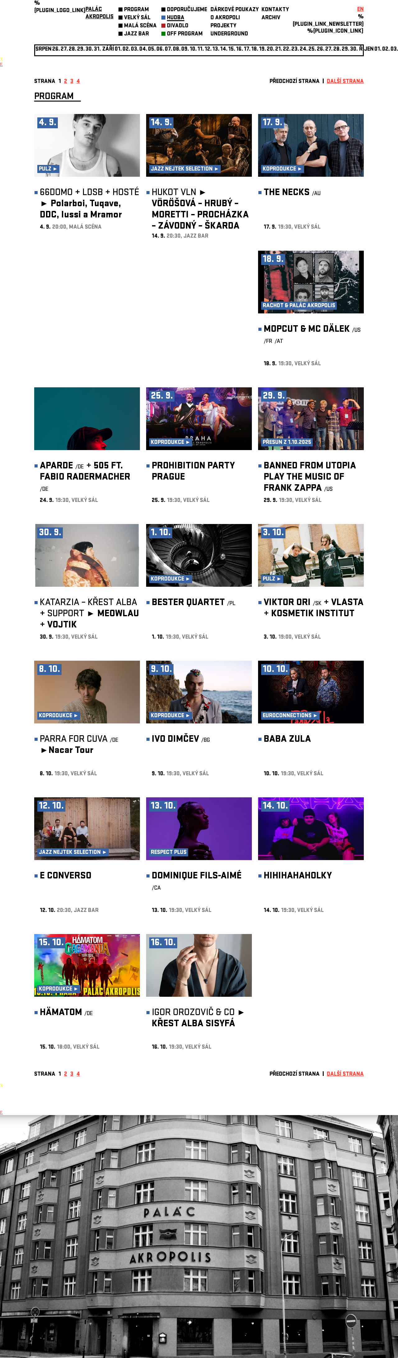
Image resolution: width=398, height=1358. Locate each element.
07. (168, 49)
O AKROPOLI (225, 18)
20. (271, 49)
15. (231, 49)
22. (287, 49)
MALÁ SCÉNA (140, 26)
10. (193, 49)
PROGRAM (136, 10)
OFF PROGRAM (185, 34)
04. (143, 49)
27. (329, 49)
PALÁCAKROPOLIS (99, 13)
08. (177, 49)
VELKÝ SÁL (137, 18)
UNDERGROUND (229, 34)
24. (304, 49)
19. (262, 49)
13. (216, 49)
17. (247, 49)
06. (160, 49)
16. (239, 49)
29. (345, 49)
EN (360, 9)
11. (200, 49)
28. (337, 49)
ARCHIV (270, 18)
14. (224, 49)
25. (312, 49)
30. (354, 49)
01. (378, 49)
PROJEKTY (223, 26)
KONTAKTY (275, 10)
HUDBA (175, 18)
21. (278, 49)
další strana (345, 81)
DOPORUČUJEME (187, 10)
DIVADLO (177, 26)
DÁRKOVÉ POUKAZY (235, 10)
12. (208, 49)
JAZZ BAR (136, 34)
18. (254, 49)
